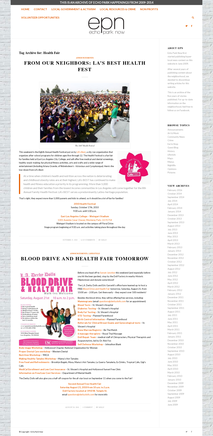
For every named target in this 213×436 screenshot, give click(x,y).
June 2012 (173, 275)
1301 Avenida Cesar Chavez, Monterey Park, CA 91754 (85, 220)
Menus (171, 161)
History (171, 151)
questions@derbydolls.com (112, 301)
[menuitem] (25, 9)
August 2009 (174, 397)
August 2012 (174, 269)
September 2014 (176, 197)
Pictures (171, 172)
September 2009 (176, 393)
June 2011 (173, 319)
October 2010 (175, 347)
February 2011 (175, 333)
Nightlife (172, 165)
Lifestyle (94, 253)
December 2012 (176, 254)
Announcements (85, 57)
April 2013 (173, 240)
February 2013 (175, 247)
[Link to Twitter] (186, 25)
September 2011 (176, 308)
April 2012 (173, 283)
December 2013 (176, 215)
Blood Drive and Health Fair (96, 289)
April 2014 (173, 204)
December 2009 (176, 383)
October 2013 (175, 218)
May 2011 (173, 322)
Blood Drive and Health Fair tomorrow (85, 258)
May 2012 (173, 279)
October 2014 (175, 193)
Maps (170, 158)
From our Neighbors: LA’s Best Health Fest (85, 66)
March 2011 (174, 329)
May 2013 (173, 236)
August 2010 (174, 354)
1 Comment (87, 407)
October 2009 (175, 390)
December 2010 (176, 340)
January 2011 (174, 336)
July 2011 (172, 315)
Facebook (184, 110)
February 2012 (175, 290)
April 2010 (173, 369)
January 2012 (174, 293)
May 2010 (173, 365)
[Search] (192, 17)
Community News (176, 137)
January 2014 (174, 211)
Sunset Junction (107, 272)
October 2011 (175, 304)
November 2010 (176, 343)
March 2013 (174, 243)
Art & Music (173, 133)
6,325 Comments (88, 240)
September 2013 (176, 222)
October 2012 (175, 261)
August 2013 (174, 225)
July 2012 (172, 272)
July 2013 (172, 229)
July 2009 (172, 401)
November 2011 (176, 301)
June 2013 (173, 233)
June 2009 (173, 404)
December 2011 (176, 297)
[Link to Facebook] (191, 25)
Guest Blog (173, 147)
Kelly (104, 240)
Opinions (172, 169)
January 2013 (174, 251)
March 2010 (174, 372)
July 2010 (172, 358)
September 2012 (176, 265)
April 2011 (173, 326)
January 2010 (174, 379)
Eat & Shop (173, 144)
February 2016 (175, 190)
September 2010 (176, 351)
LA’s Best (81, 152)
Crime (170, 140)
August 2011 (174, 311)
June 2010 (173, 361)
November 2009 (176, 386)
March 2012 (174, 286)
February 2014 (175, 208)
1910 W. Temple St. (97, 391)
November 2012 (176, 258)
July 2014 (172, 201)
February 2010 (175, 376)
